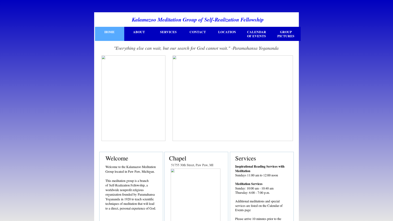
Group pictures (285, 33)
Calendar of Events (256, 33)
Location (227, 31)
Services (168, 31)
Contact (198, 31)
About (139, 31)
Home (109, 31)
